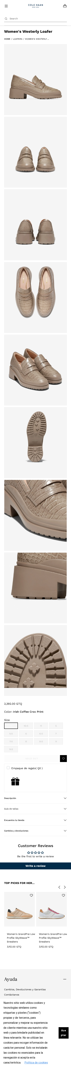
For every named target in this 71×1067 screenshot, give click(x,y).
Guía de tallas (11, 809)
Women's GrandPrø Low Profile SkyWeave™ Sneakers (21, 938)
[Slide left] (59, 887)
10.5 (28, 726)
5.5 (13, 734)
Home (7, 39)
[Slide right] (65, 887)
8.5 (43, 742)
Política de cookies (36, 1062)
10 (14, 726)
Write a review (35, 865)
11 (44, 726)
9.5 (13, 750)
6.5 (43, 734)
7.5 (13, 742)
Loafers (17, 39)
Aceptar (63, 1033)
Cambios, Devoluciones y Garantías (25, 989)
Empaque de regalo (27, 768)
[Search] (6, 18)
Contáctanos (11, 994)
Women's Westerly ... (37, 39)
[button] (35, 798)
